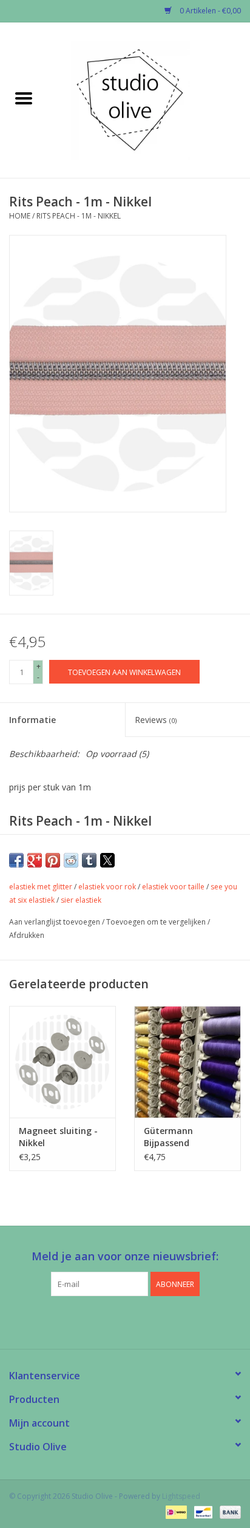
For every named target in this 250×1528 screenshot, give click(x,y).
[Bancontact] (202, 1511)
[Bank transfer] (228, 1511)
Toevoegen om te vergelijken (157, 922)
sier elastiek (81, 900)
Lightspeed (181, 1496)
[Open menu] (23, 98)
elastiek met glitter (40, 886)
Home (19, 216)
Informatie (32, 719)
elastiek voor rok (107, 886)
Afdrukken (26, 935)
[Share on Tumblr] (89, 860)
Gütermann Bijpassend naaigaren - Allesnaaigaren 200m (175, 1137)
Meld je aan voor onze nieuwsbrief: (125, 1256)
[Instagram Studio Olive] (147, 1321)
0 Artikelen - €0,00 (209, 10)
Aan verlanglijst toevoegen (55, 922)
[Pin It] (53, 860)
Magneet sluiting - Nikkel (58, 1137)
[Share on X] (107, 860)
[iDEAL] (174, 1511)
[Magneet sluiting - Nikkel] (62, 1062)
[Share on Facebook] (16, 860)
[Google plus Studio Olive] (125, 1321)
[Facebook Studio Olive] (103, 1321)
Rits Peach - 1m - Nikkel (78, 216)
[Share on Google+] (34, 860)
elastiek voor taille (173, 886)
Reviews (156, 719)
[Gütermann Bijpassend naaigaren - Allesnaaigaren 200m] (187, 1062)
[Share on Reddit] (71, 860)
